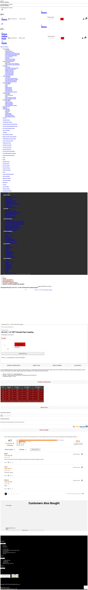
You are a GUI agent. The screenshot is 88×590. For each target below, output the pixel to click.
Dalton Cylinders (8, 102)
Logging (7, 269)
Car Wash (7, 260)
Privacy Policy (5, 551)
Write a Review (35, 449)
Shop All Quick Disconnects (11, 80)
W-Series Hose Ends (9, 71)
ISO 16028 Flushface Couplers (11, 79)
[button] (3, 29)
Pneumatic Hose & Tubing (11, 200)
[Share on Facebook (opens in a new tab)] (8, 462)
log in (6, 357)
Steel (6, 85)
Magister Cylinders (9, 103)
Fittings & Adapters (7, 82)
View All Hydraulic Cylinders (11, 105)
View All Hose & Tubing (10, 60)
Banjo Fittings (8, 238)
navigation (3, 543)
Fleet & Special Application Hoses (12, 54)
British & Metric (8, 88)
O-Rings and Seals (9, 253)
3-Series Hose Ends (9, 72)
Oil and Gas (7, 268)
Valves (6, 249)
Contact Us (25, 274)
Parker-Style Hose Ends (10, 69)
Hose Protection (8, 56)
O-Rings (7, 112)
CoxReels (7, 57)
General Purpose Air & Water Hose (12, 53)
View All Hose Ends (9, 74)
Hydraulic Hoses (8, 51)
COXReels (7, 205)
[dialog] (44, 3)
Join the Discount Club (13, 274)
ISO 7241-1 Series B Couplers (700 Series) (14, 224)
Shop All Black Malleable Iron (7, 326)
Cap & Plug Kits (8, 241)
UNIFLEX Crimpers (9, 95)
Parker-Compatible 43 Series (11, 213)
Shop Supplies (8, 113)
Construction (8, 267)
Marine (6, 262)
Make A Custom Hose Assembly (12, 63)
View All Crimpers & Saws (10, 98)
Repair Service (8, 265)
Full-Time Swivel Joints (10, 240)
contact (2, 558)
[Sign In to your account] (1, 29)
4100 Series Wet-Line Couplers (12, 225)
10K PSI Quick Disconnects (11, 229)
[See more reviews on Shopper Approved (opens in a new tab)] (12, 462)
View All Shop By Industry (11, 273)
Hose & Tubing (6, 48)
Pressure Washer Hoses (10, 203)
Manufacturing (8, 266)
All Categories (6, 243)
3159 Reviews (11, 445)
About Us (20, 274)
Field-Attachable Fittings (10, 214)
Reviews (4, 553)
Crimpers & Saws (6, 93)
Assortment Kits (8, 89)
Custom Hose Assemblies (8, 61)
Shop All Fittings (8, 90)
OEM (6, 272)
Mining (6, 270)
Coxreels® (7, 250)
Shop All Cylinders (9, 104)
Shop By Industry (7, 258)
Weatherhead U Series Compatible (13, 212)
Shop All (4, 117)
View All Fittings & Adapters (11, 91)
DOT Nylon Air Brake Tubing (11, 55)
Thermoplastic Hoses (9, 52)
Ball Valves (7, 111)
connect (2, 568)
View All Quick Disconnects (11, 81)
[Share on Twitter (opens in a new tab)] (10, 462)
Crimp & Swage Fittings (10, 210)
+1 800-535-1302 (6, 560)
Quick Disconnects (7, 76)
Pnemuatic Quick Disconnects (12, 226)
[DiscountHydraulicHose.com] (44, 26)
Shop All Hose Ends (9, 73)
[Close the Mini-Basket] (9, 2)
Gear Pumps (8, 248)
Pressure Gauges (9, 251)
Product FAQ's (6, 549)
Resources (5, 274)
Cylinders (7, 246)
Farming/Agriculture (9, 261)
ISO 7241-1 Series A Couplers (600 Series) (14, 223)
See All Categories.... (10, 256)
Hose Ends (5, 65)
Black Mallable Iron (9, 239)
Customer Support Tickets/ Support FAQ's (11, 550)
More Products (6, 108)
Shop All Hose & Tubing (10, 59)
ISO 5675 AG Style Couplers (11, 78)
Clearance (5, 107)
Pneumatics (8, 255)
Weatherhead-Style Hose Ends (11, 68)
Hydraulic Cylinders (7, 99)
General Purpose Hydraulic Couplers (13, 227)
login (6, 334)
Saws (6, 96)
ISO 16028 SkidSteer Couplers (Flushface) (14, 221)
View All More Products (10, 116)
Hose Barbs (7, 215)
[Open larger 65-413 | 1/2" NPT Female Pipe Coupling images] (42, 289)
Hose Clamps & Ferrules (10, 216)
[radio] (44, 440)
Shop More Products (9, 115)
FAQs (29, 274)
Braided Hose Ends (9, 70)
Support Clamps (8, 114)
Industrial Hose (8, 199)
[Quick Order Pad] (2, 24)
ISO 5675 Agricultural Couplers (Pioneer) (14, 222)
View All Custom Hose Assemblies (12, 64)
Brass (6, 86)
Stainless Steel (8, 87)
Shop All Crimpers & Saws (10, 97)
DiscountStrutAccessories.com (9, 552)
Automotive (8, 264)
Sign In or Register (4, 46)
